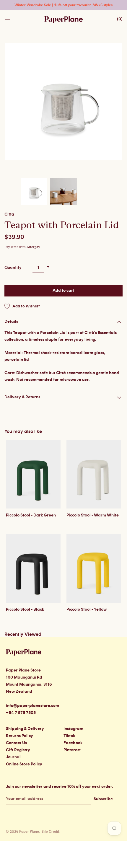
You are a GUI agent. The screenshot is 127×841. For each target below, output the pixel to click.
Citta (9, 214)
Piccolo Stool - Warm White (92, 515)
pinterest (72, 750)
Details (11, 322)
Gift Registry (18, 750)
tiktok (69, 736)
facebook (73, 743)
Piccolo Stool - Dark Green (31, 515)
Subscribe (103, 799)
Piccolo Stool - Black (25, 609)
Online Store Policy (24, 764)
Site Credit (50, 831)
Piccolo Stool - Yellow (86, 609)
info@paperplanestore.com (32, 706)
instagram (73, 729)
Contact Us (16, 743)
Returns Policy (19, 736)
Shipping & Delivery (25, 729)
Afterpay (33, 247)
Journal (13, 757)
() (120, 19)
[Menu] (8, 17)
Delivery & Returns (22, 397)
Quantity (13, 267)
